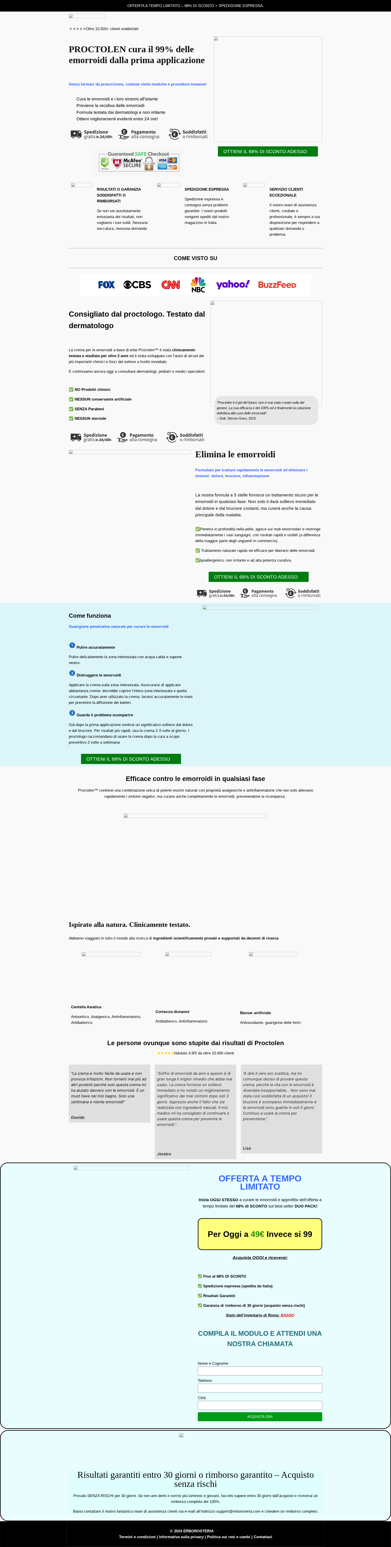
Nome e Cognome (213, 1363)
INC (218, 1531)
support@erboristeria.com (238, 1511)
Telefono (205, 1381)
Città (202, 1398)
